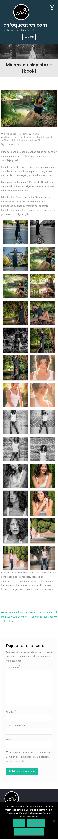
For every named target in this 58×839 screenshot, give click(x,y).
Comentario (12, 667)
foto (14, 140)
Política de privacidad (29, 831)
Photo (41, 140)
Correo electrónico (16, 725)
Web (8, 739)
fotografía (22, 140)
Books (36, 134)
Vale (19, 822)
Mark (24, 134)
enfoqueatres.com (25, 25)
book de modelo (28, 137)
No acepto (35, 822)
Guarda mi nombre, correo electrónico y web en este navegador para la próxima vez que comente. (28, 757)
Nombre (10, 712)
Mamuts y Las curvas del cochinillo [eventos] (43, 614)
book (17, 137)
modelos (32, 140)
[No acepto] (54, 820)
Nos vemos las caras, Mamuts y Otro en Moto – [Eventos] (15, 617)
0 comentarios (12, 144)
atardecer (9, 137)
